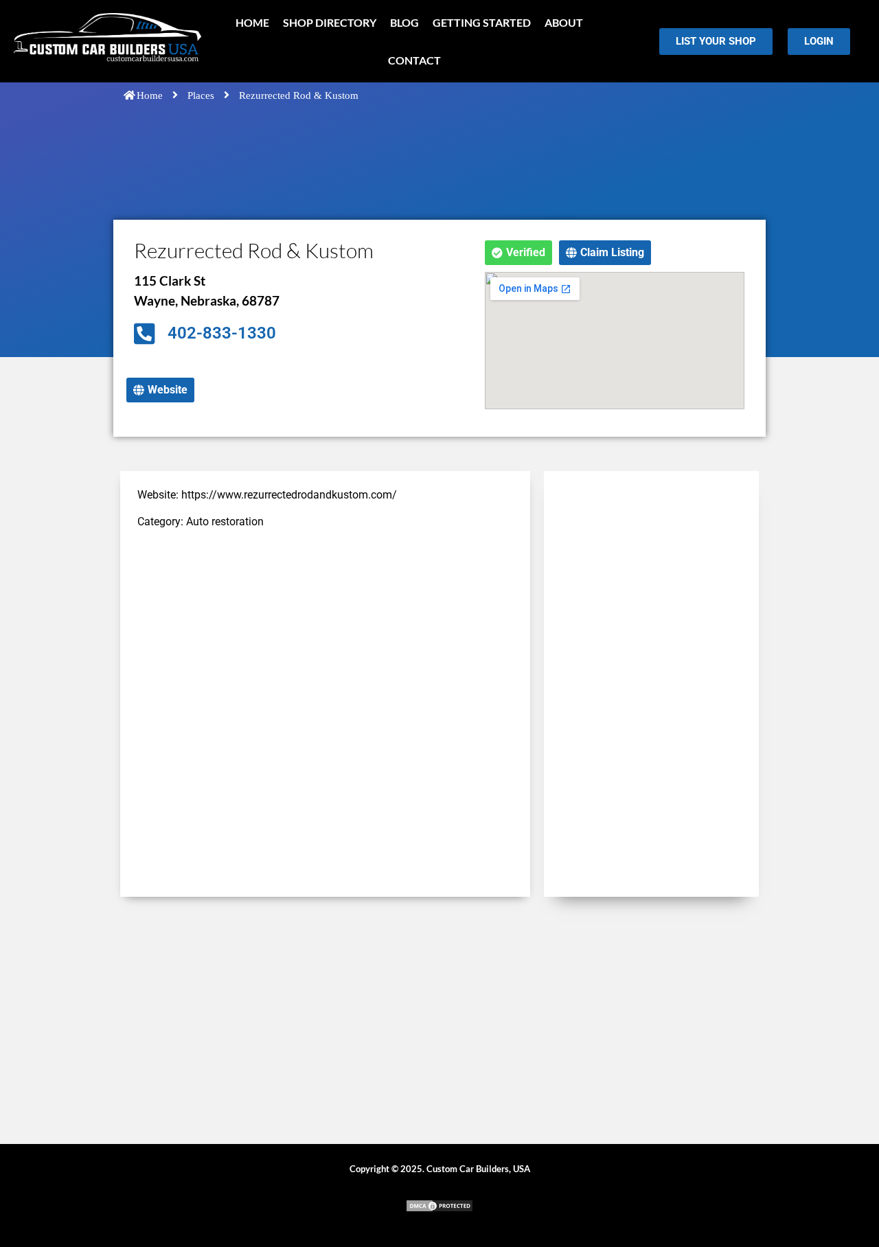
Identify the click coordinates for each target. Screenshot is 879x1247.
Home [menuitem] (252, 22)
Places (200, 95)
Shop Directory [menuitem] (329, 22)
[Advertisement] (325, 638)
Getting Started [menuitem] (482, 22)
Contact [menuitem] (414, 60)
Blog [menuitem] (404, 22)
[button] (518, 252)
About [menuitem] (564, 22)
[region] (178, 1147)
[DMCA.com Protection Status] (439, 1209)
